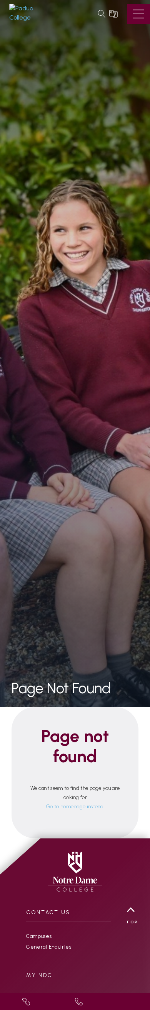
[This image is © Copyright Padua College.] (32, 13)
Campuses (39, 936)
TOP (132, 922)
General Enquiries (49, 947)
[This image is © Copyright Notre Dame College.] (75, 871)
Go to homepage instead (75, 806)
